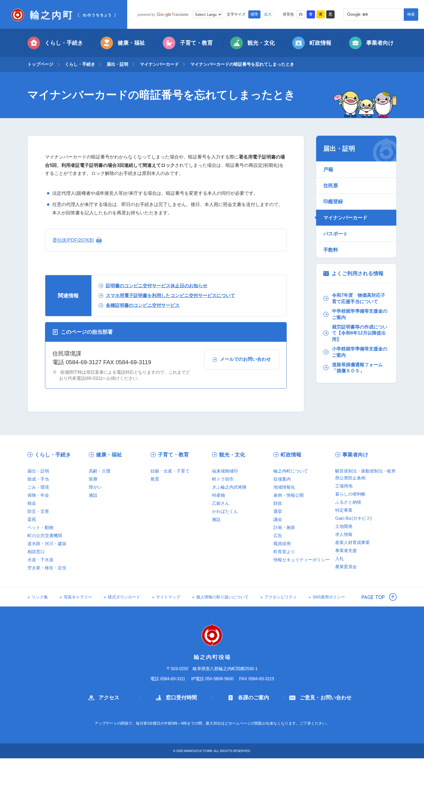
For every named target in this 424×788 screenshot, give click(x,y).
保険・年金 (38, 495)
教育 (155, 479)
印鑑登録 (333, 201)
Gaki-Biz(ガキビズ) (353, 518)
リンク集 (40, 597)
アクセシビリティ (280, 597)
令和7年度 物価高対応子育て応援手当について (358, 298)
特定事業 (343, 510)
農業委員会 (346, 566)
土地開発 (343, 526)
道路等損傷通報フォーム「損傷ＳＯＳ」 (357, 367)
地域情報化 (284, 487)
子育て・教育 (196, 43)
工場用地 (343, 485)
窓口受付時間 (181, 697)
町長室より (284, 551)
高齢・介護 (99, 470)
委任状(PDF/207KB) (73, 240)
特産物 (218, 495)
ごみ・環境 (38, 487)
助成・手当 (38, 479)
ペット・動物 (40, 527)
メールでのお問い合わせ (245, 359)
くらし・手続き (64, 43)
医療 (93, 479)
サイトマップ (168, 597)
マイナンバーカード (159, 64)
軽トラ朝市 (223, 479)
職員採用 (282, 543)
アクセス (109, 697)
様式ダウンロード (124, 597)
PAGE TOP (373, 597)
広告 (277, 535)
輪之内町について (290, 470)
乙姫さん (220, 503)
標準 (254, 14)
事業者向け (380, 43)
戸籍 (328, 169)
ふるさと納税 (348, 502)
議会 (277, 519)
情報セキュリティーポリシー (301, 559)
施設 (93, 495)
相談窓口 (36, 551)
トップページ (40, 64)
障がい (95, 487)
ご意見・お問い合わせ (326, 697)
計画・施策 (284, 527)
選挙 (277, 511)
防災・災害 (38, 511)
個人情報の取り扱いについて (222, 597)
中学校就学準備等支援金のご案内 (359, 314)
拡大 (268, 14)
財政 (277, 503)
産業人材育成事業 (352, 542)
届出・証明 (117, 64)
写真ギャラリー (78, 597)
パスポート (335, 233)
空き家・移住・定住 (46, 567)
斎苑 (31, 519)
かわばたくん (225, 511)
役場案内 (282, 479)
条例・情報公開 (288, 495)
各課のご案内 (253, 697)
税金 (31, 503)
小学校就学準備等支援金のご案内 (359, 352)
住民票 (330, 185)
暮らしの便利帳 (350, 494)
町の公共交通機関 (44, 535)
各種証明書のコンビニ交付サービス (143, 305)
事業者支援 (346, 550)
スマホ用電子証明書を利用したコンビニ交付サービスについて (170, 295)
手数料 (330, 249)
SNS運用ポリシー (329, 597)
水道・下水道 (40, 559)
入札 (339, 558)
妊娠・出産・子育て (170, 470)
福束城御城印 (225, 470)
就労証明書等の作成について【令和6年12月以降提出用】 (359, 333)
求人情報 (343, 534)
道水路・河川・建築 (46, 543)
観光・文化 (261, 43)
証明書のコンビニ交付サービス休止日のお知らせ (156, 285)
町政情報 (320, 43)
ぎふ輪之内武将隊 (229, 487)
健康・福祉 (131, 43)
